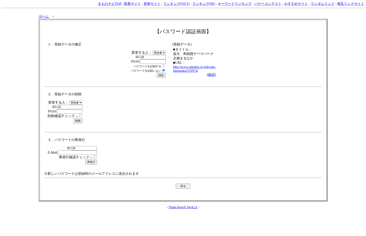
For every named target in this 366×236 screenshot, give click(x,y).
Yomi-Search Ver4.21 (183, 207)
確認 (211, 74)
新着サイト (132, 3)
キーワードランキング (235, 3)
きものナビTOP (109, 3)
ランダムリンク (322, 3)
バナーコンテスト (267, 3)
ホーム (44, 16)
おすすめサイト (296, 3)
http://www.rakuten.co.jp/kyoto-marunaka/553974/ (194, 68)
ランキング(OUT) (176, 3)
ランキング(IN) (203, 3)
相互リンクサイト (350, 3)
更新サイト (152, 3)
